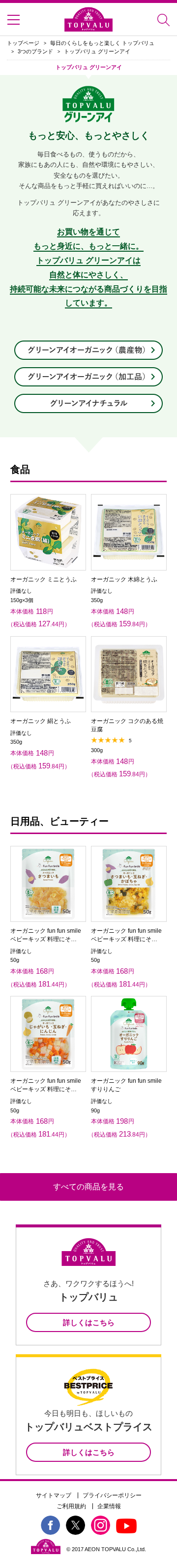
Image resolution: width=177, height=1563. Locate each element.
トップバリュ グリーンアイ (97, 51)
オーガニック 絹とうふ (40, 721)
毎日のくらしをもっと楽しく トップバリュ (102, 43)
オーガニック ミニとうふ (43, 579)
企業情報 (109, 1506)
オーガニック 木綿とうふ (124, 579)
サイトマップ (53, 1495)
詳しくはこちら (89, 1322)
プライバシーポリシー (112, 1495)
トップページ (23, 43)
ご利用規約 (71, 1506)
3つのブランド (35, 51)
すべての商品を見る (88, 1186)
